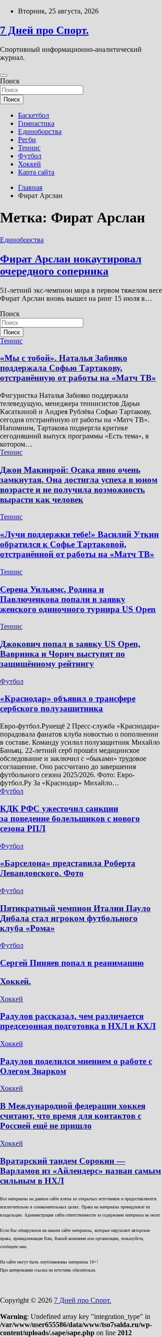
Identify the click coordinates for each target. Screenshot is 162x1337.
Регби (27, 139)
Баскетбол (33, 115)
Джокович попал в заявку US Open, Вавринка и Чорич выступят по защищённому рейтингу (70, 653)
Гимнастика (36, 123)
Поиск (10, 81)
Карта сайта (36, 172)
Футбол (29, 156)
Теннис (29, 148)
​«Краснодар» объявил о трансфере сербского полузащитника (67, 703)
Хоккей (29, 164)
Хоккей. (15, 981)
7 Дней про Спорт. (44, 30)
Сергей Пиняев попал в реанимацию (72, 963)
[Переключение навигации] (3, 75)
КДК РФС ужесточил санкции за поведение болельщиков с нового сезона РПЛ (70, 818)
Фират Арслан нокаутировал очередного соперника (70, 265)
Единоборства (40, 131)
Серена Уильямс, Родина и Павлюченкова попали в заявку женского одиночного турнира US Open (78, 599)
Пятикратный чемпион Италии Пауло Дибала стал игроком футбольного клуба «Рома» (75, 918)
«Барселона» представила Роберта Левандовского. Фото (67, 868)
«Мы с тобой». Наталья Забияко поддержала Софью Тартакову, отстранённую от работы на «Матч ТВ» (78, 368)
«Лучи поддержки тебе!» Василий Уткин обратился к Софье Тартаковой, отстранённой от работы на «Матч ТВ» (79, 544)
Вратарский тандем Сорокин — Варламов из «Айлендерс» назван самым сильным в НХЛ (80, 1170)
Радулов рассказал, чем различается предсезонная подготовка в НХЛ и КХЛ (78, 1021)
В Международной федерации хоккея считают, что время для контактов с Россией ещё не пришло (72, 1115)
